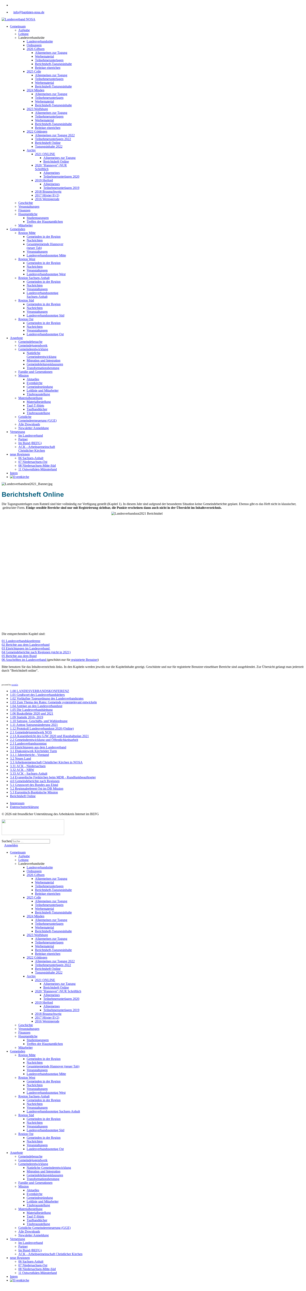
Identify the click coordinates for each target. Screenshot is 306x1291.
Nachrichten (35, 240)
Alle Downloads (29, 424)
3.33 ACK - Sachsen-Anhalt (28, 773)
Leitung (23, 34)
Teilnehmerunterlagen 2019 (61, 188)
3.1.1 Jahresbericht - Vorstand (29, 755)
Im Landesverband (30, 435)
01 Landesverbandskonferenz (21, 641)
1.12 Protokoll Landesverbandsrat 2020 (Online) (42, 728)
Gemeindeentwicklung (33, 349)
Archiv (31, 150)
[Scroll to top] (3, 1287)
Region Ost (25, 319)
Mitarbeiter (25, 225)
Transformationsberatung (43, 368)
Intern (14, 473)
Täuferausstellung (38, 394)
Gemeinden (17, 229)
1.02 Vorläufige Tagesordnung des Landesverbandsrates (46, 698)
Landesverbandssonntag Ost (45, 334)
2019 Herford (44, 180)
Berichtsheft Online (48, 143)
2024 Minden (35, 90)
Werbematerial (44, 56)
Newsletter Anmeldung (33, 428)
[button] (5, 680)
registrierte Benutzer (84, 659)
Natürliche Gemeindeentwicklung (41, 354)
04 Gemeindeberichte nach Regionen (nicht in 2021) (36, 652)
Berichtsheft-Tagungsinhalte (53, 64)
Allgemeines (51, 173)
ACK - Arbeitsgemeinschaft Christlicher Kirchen (36, 448)
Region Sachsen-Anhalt (34, 278)
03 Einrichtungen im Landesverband (26, 648)
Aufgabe (24, 30)
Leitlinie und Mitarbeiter (42, 390)
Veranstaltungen (28, 206)
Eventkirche (34, 383)
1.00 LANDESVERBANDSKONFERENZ (39, 691)
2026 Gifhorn (36, 49)
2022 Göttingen (37, 131)
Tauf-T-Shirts (35, 405)
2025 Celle (34, 71)
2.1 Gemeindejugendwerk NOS (31, 732)
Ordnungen (34, 45)
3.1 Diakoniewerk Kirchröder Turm (33, 751)
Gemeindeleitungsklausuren (45, 364)
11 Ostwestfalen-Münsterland (37, 469)
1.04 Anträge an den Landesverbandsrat (36, 706)
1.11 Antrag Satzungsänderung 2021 (34, 725)
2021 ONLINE (45, 154)
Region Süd (26, 300)
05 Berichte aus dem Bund (19, 656)
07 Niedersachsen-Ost (32, 462)
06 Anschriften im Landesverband (24, 659)
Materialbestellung (30, 398)
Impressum (17, 803)
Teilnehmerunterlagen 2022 (53, 139)
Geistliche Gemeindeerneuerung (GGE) (37, 418)
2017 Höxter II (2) (47, 195)
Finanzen (24, 210)
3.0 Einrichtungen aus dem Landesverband (38, 747)
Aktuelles (33, 379)
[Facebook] (11, 5)
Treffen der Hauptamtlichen (45, 221)
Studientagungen (38, 218)
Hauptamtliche (27, 214)
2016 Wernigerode (47, 199)
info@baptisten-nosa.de (28, 12)
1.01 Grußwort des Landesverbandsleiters (37, 694)
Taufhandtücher (37, 409)
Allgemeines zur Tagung (51, 52)
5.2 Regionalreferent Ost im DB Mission (36, 788)
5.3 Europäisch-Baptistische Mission (34, 792)
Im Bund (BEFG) (30, 443)
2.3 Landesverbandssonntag (28, 743)
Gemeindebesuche (30, 341)
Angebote (16, 338)
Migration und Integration (43, 360)
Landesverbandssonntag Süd (45, 315)
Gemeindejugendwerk (32, 345)
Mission (23, 375)
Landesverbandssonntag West (46, 274)
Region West (26, 259)
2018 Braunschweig (48, 191)
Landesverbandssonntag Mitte (46, 255)
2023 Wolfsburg (37, 109)
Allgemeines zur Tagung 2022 (55, 135)
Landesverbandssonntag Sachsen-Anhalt (42, 294)
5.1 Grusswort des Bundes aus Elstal (34, 785)
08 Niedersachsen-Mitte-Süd (37, 465)
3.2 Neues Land (20, 758)
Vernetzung (17, 432)
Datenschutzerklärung (24, 807)
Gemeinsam (18, 26)
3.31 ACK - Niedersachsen (28, 766)
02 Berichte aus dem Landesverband (26, 644)
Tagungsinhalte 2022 (48, 146)
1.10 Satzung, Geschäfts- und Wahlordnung (38, 721)
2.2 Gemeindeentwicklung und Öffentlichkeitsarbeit (44, 740)
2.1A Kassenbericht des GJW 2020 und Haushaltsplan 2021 (49, 736)
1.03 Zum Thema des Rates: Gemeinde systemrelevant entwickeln (53, 702)
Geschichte (25, 203)
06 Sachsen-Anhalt (30, 458)
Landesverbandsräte (40, 41)
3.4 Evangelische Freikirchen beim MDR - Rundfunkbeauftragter (53, 777)
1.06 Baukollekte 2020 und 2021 (31, 713)
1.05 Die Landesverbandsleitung (31, 709)
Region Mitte (27, 233)
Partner (23, 439)
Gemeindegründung (40, 386)
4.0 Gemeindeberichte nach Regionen (35, 781)
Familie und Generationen (35, 371)
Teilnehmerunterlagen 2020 (61, 176)
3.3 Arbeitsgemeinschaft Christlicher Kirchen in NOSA (46, 762)
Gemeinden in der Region (44, 236)
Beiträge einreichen (47, 67)
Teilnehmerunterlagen (49, 60)
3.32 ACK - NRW (22, 770)
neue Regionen (20, 454)
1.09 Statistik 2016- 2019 (26, 717)
